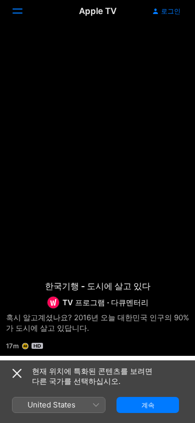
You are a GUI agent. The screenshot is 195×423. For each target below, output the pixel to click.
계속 (148, 405)
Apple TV (97, 11)
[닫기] (17, 373)
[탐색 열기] (23, 11)
